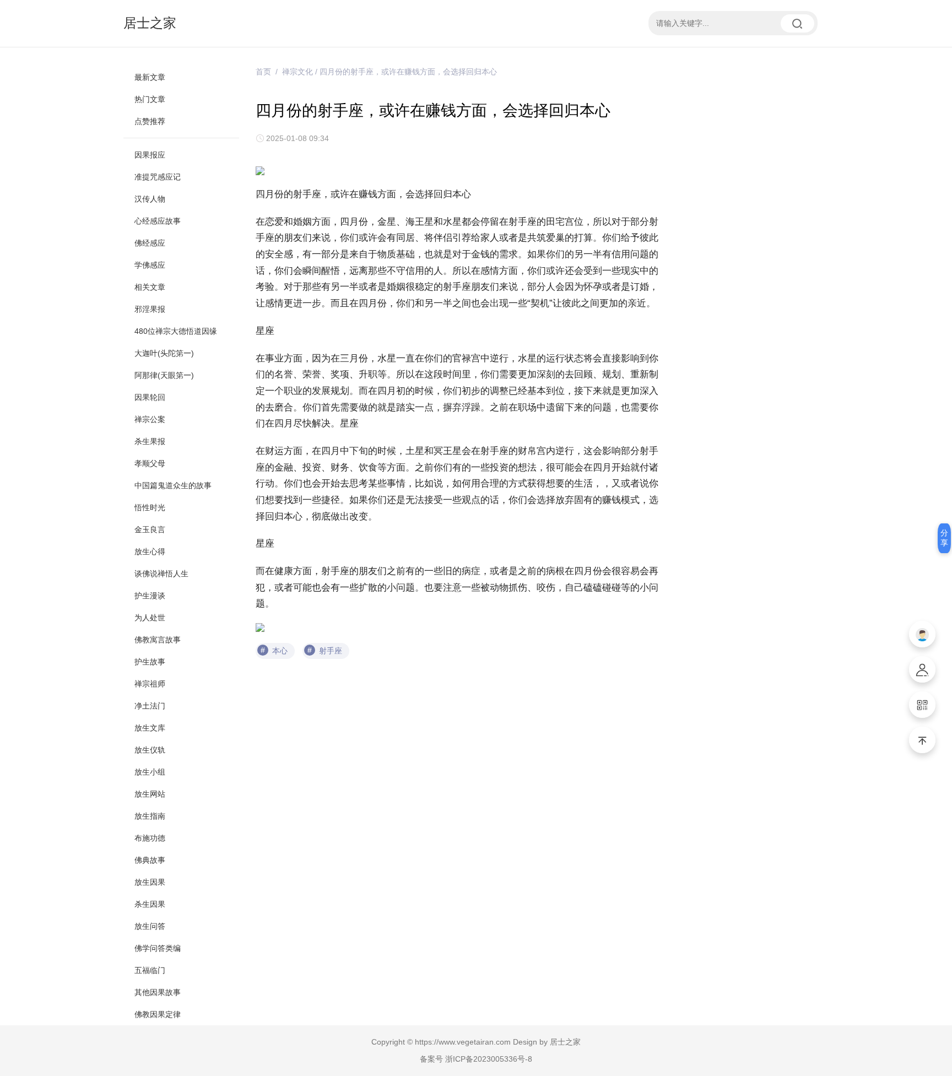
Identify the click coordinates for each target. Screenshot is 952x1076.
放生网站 (149, 794)
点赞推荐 (149, 121)
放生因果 (149, 882)
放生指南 (149, 816)
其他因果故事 (157, 992)
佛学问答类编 (157, 948)
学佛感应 (149, 265)
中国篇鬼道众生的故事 (173, 485)
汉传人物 (149, 198)
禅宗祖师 (149, 683)
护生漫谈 (149, 595)
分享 (944, 537)
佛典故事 (149, 860)
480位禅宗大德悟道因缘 (175, 331)
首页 (263, 71)
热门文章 (149, 99)
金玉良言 (149, 529)
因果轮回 (149, 397)
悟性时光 (149, 507)
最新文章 (149, 77)
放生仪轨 (149, 749)
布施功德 (149, 838)
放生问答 (149, 926)
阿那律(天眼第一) (164, 375)
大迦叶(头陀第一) (164, 353)
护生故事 (149, 661)
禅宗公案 (149, 419)
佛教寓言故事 (157, 639)
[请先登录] (922, 634)
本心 (280, 650)
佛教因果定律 (157, 1014)
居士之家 (149, 22)
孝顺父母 (149, 463)
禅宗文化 (297, 71)
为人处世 (149, 617)
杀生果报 (149, 441)
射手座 (330, 650)
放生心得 (149, 551)
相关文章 (149, 287)
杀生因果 (149, 904)
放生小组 (149, 771)
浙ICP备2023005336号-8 (488, 1059)
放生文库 (149, 727)
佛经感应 (149, 243)
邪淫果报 (149, 309)
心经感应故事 (157, 221)
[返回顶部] (922, 740)
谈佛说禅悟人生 (161, 573)
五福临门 (149, 970)
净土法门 (149, 705)
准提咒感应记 (157, 176)
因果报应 (149, 154)
